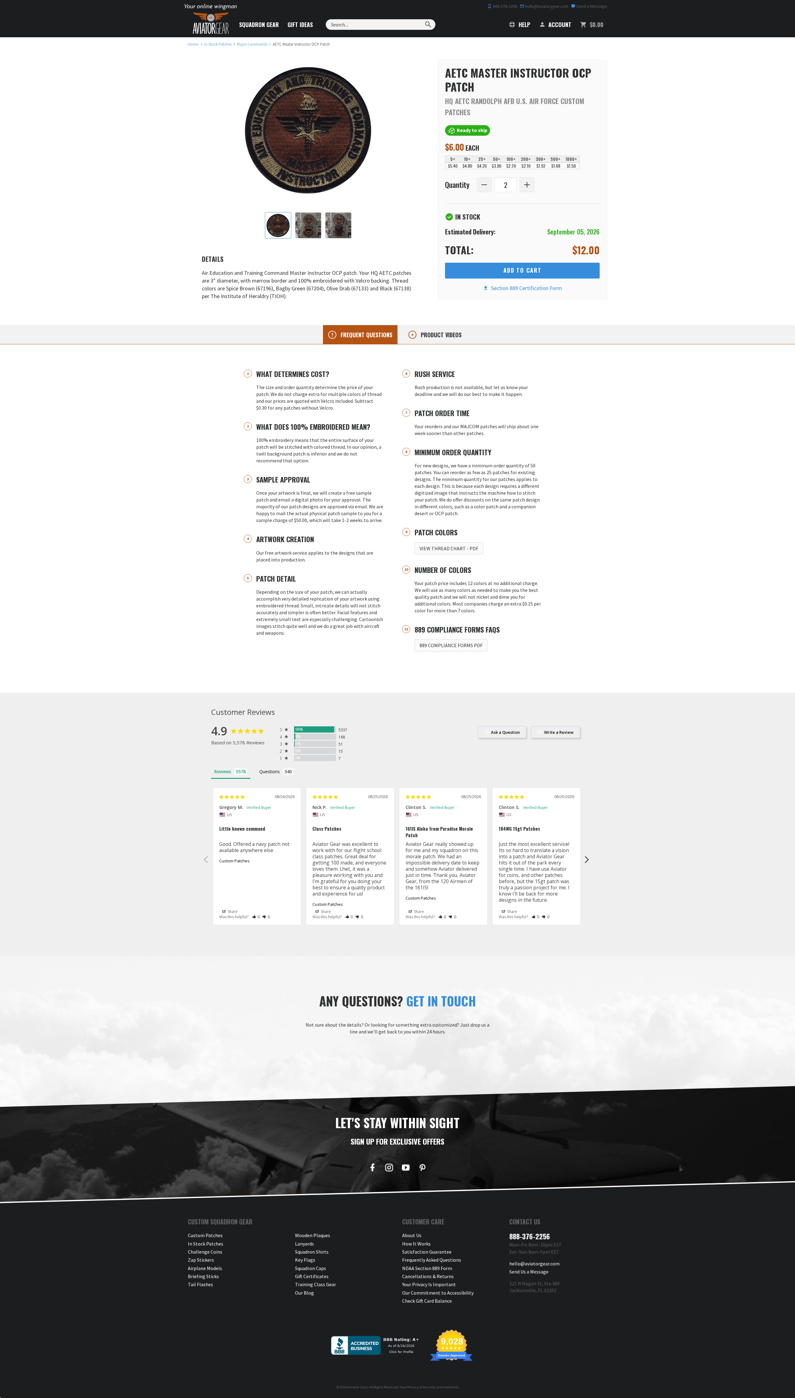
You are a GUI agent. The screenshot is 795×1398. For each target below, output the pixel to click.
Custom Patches (234, 861)
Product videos (440, 335)
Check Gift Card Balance (427, 1301)
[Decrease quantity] (484, 184)
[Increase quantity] (527, 184)
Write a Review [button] (559, 732)
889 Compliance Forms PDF (451, 645)
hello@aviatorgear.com (546, 6)
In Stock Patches (205, 1244)
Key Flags (305, 1260)
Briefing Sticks (203, 1276)
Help (523, 24)
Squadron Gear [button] (259, 24)
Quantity (457, 185)
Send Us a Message (528, 1272)
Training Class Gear (315, 1284)
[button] (256, 916)
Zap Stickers (201, 1260)
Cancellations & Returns (428, 1276)
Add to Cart (522, 270)
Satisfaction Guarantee (427, 1252)
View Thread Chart (449, 548)
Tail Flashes (200, 1284)
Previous (205, 859)
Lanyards (304, 1244)
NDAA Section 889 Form (427, 1268)
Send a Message (591, 6)
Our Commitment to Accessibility (438, 1293)
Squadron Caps (310, 1268)
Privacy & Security (421, 1387)
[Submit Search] (428, 24)
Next (587, 859)
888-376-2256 (504, 6)
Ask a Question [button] (505, 732)
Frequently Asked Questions (431, 1260)
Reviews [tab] (222, 771)
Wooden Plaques (312, 1235)
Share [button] (232, 911)
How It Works (416, 1244)
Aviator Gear (357, 1387)
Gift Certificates (312, 1276)
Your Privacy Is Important (429, 1284)
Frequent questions (365, 335)
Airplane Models (205, 1268)
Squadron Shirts (312, 1252)
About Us (411, 1235)
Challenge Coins (205, 1252)
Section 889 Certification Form (525, 288)
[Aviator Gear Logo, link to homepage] (211, 23)
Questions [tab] (269, 771)
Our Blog (304, 1293)
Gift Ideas (300, 24)
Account (559, 24)
